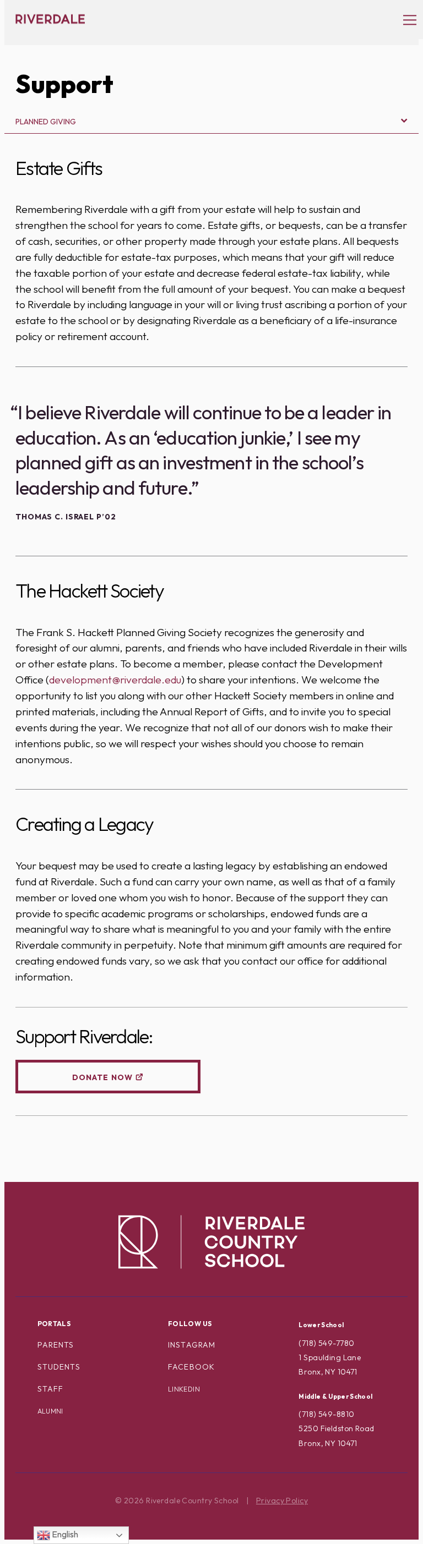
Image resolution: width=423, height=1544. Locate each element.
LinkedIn (184, 1389)
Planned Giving (45, 122)
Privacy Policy (282, 1500)
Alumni (50, 1411)
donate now (102, 1077)
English (64, 1534)
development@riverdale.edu (115, 679)
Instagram (191, 1345)
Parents (55, 1345)
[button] (404, 19)
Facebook (191, 1367)
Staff (50, 1389)
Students (58, 1367)
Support (64, 84)
